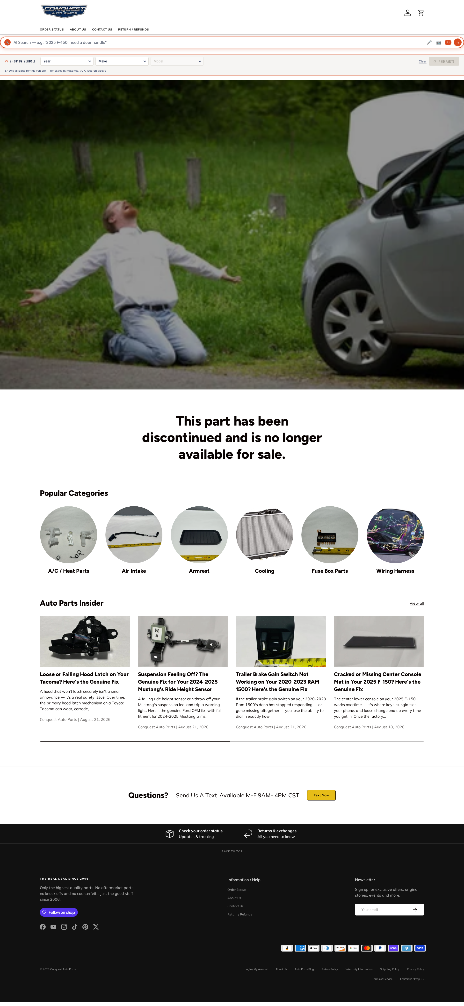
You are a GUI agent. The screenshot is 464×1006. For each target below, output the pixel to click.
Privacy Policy (415, 969)
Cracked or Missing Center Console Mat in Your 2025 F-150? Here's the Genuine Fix (377, 682)
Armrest (199, 571)
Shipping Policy (389, 969)
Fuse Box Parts (330, 571)
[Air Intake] (133, 534)
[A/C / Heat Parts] (68, 534)
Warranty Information (359, 969)
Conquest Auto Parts (63, 969)
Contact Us (102, 29)
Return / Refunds (133, 29)
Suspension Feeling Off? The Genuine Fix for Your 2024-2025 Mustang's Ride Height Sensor (178, 682)
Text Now (321, 795)
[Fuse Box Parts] (329, 534)
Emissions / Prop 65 (412, 979)
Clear (423, 61)
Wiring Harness (395, 571)
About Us (78, 29)
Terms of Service (382, 979)
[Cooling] (264, 534)
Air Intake (134, 571)
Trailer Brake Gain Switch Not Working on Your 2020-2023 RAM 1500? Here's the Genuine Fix (277, 682)
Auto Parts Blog (304, 969)
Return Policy (330, 969)
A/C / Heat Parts (68, 571)
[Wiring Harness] (395, 534)
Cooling (264, 571)
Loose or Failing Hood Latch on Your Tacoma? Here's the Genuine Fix (84, 678)
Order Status (52, 29)
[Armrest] (199, 534)
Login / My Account (256, 969)
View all (417, 603)
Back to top (232, 851)
